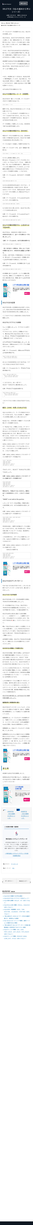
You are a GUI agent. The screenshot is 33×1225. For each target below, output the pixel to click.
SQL (13, 868)
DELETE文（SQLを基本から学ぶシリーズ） (11, 25)
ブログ (8, 23)
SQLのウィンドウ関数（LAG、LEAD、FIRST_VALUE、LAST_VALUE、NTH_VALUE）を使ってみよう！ (17, 932)
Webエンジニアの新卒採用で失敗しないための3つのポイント (25, 881)
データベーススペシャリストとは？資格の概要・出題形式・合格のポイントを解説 (10, 881)
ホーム (3, 23)
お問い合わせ (23, 3)
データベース (15, 23)
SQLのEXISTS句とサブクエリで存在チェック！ (17, 898)
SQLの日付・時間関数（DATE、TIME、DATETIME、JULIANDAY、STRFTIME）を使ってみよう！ (17, 912)
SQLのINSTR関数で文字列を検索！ (13, 896)
